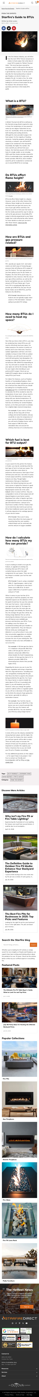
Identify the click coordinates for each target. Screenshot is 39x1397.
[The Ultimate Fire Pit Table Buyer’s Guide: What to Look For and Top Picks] (19, 978)
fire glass (11, 195)
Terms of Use (20, 1395)
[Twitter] (23, 1323)
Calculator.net (9, 390)
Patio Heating (7, 776)
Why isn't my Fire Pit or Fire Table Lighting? (19, 817)
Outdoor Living (25, 773)
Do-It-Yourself (13, 773)
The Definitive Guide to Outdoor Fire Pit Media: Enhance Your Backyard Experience (19, 867)
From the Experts (9, 8)
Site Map (29, 1395)
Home (3, 8)
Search (33, 945)
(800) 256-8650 (6, 1357)
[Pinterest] (19, 1323)
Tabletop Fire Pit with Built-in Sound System (14, 116)
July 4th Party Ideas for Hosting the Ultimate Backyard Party (19, 1026)
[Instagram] (12, 1323)
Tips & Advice (18, 776)
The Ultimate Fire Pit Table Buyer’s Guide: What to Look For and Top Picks (18, 991)
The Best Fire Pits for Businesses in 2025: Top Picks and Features (19, 916)
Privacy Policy (9, 1395)
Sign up (26, 1307)
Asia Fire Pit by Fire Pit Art (12, 458)
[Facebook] (16, 1323)
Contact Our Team (7, 1359)
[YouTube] (26, 1323)
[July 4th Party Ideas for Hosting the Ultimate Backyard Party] (19, 1012)
